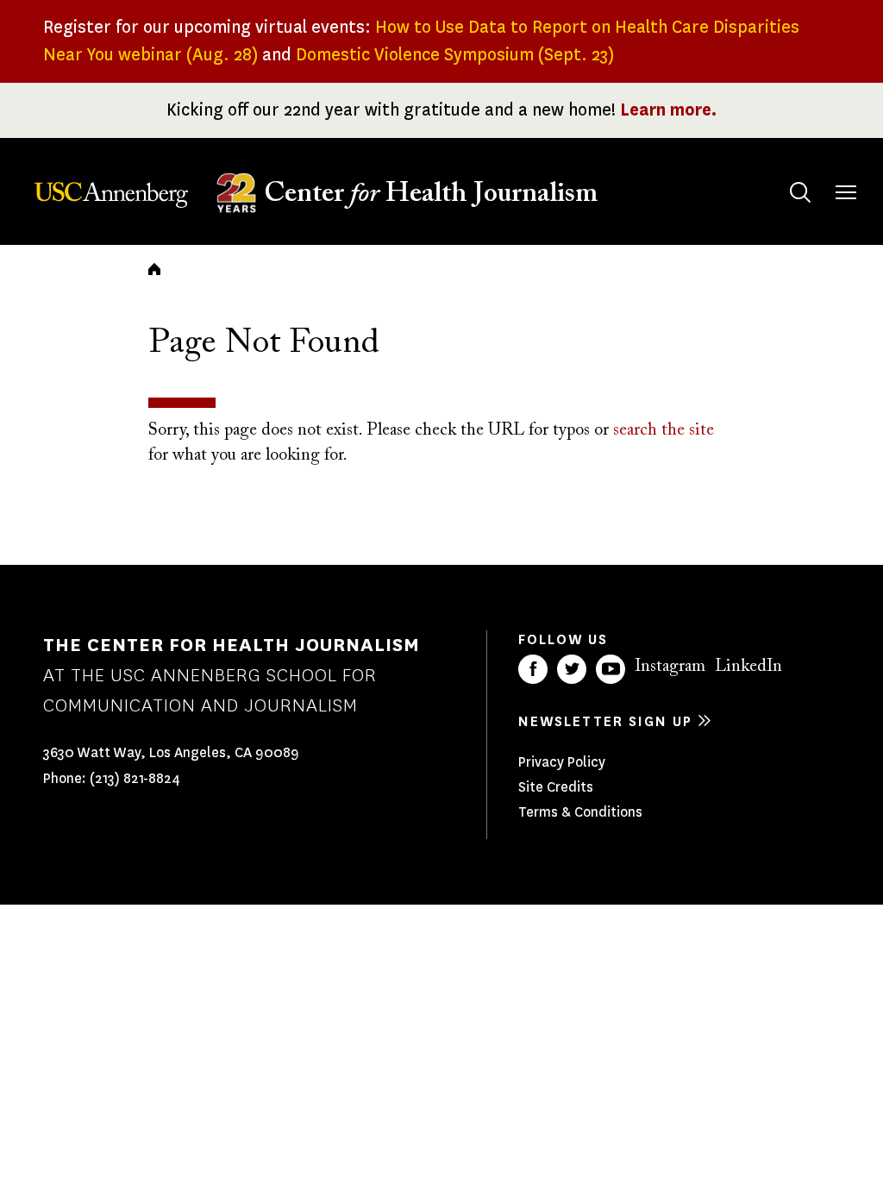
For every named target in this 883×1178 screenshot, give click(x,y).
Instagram (670, 666)
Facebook (533, 669)
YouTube (610, 669)
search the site (663, 430)
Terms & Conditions (580, 812)
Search (800, 192)
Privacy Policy (561, 762)
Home (154, 269)
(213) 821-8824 (135, 778)
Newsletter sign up (605, 721)
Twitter (571, 669)
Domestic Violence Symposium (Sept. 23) (455, 54)
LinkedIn (748, 666)
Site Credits (555, 787)
